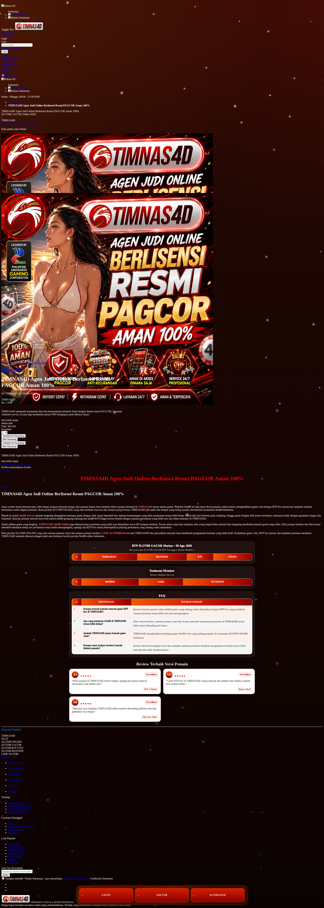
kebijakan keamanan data (76, 878)
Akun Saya (7, 32)
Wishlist (5, 73)
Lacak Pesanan (9, 63)
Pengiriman (14, 774)
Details (5, 486)
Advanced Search (10, 48)
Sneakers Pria (15, 850)
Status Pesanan (16, 768)
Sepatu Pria (14, 844)
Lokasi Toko (8, 60)
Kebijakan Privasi (17, 812)
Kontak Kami (15, 762)
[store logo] (29, 29)
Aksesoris (13, 862)
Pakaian (12, 859)
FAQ (11, 823)
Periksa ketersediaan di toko (16, 464)
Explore (5, 54)
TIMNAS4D (15, 102)
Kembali (12, 785)
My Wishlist (7, 35)
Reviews (6, 757)
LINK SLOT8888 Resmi (116, 533)
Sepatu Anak (15, 856)
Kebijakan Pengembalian (21, 826)
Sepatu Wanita (15, 847)
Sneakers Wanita (17, 853)
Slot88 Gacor (26, 515)
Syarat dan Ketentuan (19, 809)
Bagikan (5, 470)
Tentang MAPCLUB (19, 806)
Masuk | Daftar (9, 57)
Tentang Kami (15, 802)
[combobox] (17, 45)
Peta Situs (13, 832)
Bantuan (5, 67)
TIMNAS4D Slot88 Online (54, 524)
